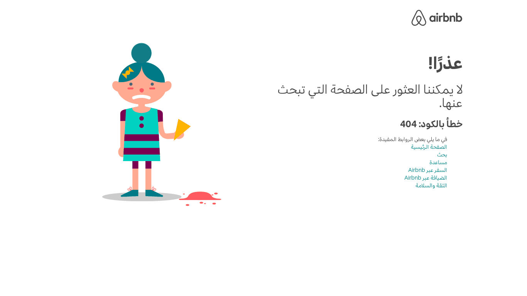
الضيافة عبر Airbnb (425, 177)
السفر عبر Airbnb (427, 169)
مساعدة (438, 162)
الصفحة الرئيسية (429, 146)
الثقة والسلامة (431, 185)
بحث (442, 154)
